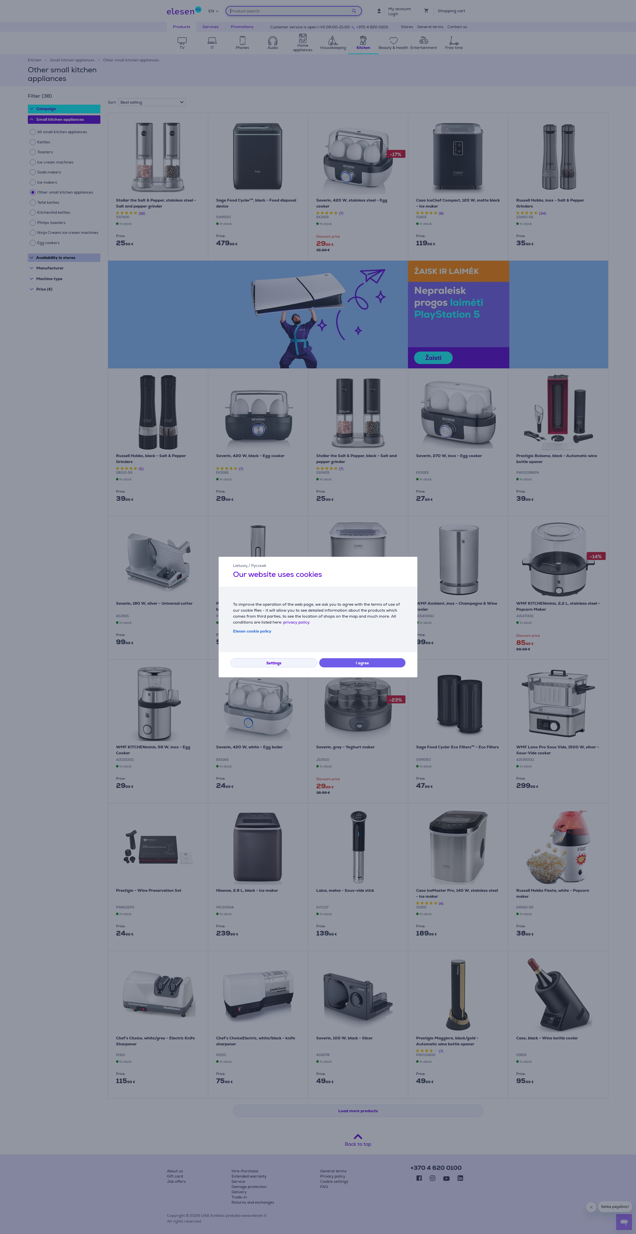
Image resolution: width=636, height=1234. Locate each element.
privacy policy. (296, 622)
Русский (258, 565)
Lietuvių (240, 565)
